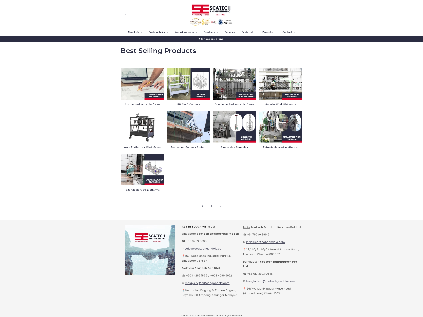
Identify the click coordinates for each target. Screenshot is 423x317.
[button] (124, 13)
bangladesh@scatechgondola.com (270, 281)
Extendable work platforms (143, 190)
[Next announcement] (301, 39)
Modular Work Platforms (280, 104)
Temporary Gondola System (188, 147)
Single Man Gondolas (234, 147)
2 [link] (220, 206)
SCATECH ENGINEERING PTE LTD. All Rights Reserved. (216, 315)
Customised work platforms (142, 104)
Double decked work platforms (234, 104)
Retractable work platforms (280, 147)
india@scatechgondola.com (265, 242)
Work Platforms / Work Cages (142, 147)
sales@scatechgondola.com (204, 249)
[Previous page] (202, 206)
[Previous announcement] (121, 39)
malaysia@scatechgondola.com (207, 283)
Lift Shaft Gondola (188, 104)
